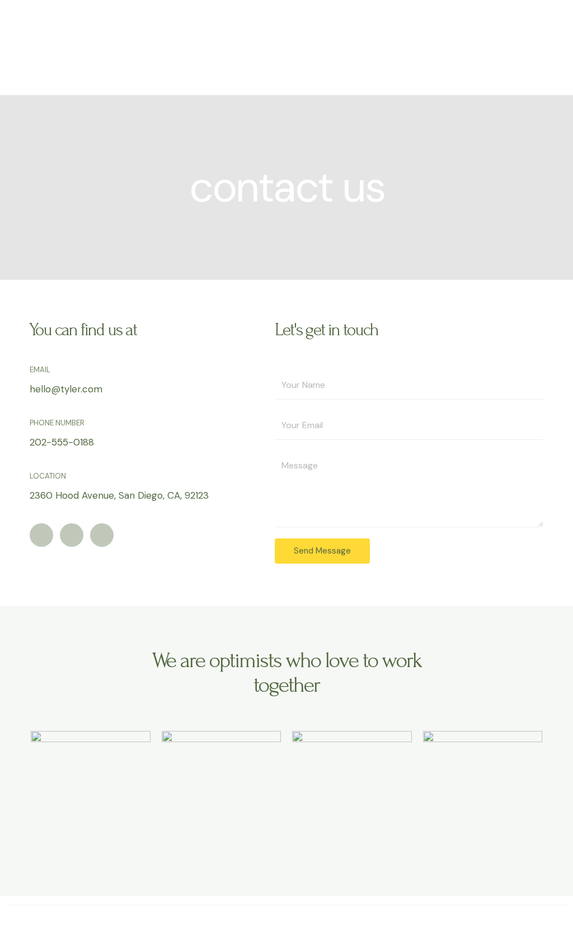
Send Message (322, 550)
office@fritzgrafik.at (286, 918)
